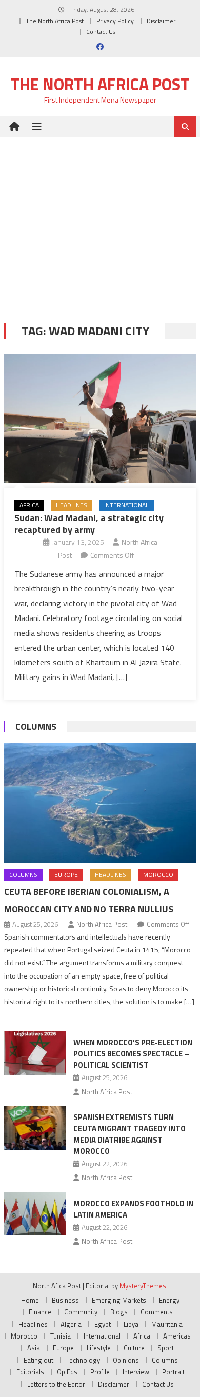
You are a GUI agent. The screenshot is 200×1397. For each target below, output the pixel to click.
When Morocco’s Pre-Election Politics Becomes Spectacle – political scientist (132, 1053)
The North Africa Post (55, 21)
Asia (33, 1348)
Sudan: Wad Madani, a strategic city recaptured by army (89, 523)
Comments (157, 1312)
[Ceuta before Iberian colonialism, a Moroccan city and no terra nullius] (100, 803)
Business (65, 1300)
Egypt (102, 1324)
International (126, 505)
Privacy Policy (115, 21)
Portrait (173, 1372)
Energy (169, 1300)
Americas (177, 1336)
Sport (165, 1348)
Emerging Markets (119, 1300)
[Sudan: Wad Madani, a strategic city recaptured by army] (100, 418)
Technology (83, 1360)
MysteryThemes (142, 1286)
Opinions (126, 1360)
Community (80, 1312)
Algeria (71, 1324)
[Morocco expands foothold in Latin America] (35, 1214)
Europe (66, 875)
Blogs (119, 1312)
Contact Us (100, 31)
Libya (131, 1324)
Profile (100, 1372)
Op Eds (67, 1372)
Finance (40, 1312)
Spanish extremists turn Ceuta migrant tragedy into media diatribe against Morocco (129, 1134)
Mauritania (167, 1324)
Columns (35, 726)
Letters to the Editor (56, 1384)
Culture (134, 1348)
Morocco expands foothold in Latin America (133, 1209)
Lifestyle (99, 1348)
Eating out (38, 1360)
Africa (29, 505)
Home (30, 1300)
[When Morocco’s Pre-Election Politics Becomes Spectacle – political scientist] (35, 1053)
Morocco (158, 875)
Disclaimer (161, 21)
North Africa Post (101, 924)
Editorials (30, 1372)
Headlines (71, 505)
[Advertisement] (100, 222)
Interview (136, 1372)
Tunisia (60, 1336)
